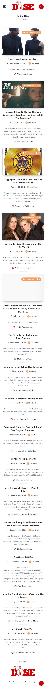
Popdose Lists (27, 142)
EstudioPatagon (31, 682)
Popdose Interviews (28, 419)
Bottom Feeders (21, 268)
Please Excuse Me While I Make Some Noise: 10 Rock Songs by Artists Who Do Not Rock (23, 309)
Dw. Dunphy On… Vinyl (23, 629)
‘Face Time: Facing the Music (23, 59)
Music (29, 74)
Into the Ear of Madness (21, 515)
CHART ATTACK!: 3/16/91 (23, 459)
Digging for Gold (22, 206)
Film (18, 142)
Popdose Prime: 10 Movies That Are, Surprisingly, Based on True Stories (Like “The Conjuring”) (23, 115)
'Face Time (21, 74)
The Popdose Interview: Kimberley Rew (23, 399)
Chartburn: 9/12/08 (23, 557)
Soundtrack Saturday (27, 451)
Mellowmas (21, 359)
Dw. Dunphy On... (22, 653)
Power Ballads (27, 391)
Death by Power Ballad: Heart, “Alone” (23, 367)
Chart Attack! (22, 480)
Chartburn (22, 586)
